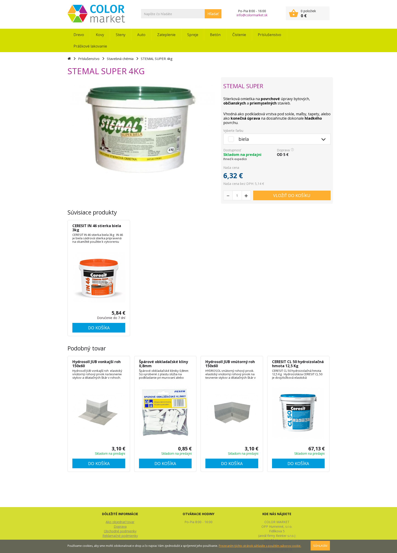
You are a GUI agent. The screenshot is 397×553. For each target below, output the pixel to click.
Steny (120, 34)
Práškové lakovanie (90, 46)
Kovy (100, 34)
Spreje (192, 34)
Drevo (79, 34)
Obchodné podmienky (120, 531)
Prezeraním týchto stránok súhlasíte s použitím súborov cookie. (260, 546)
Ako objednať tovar (120, 522)
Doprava (120, 526)
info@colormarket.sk (252, 15)
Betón (215, 34)
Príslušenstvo (269, 34)
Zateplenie (166, 34)
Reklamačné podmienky (120, 535)
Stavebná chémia (120, 58)
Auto (141, 34)
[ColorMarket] (96, 14)
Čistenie (239, 34)
